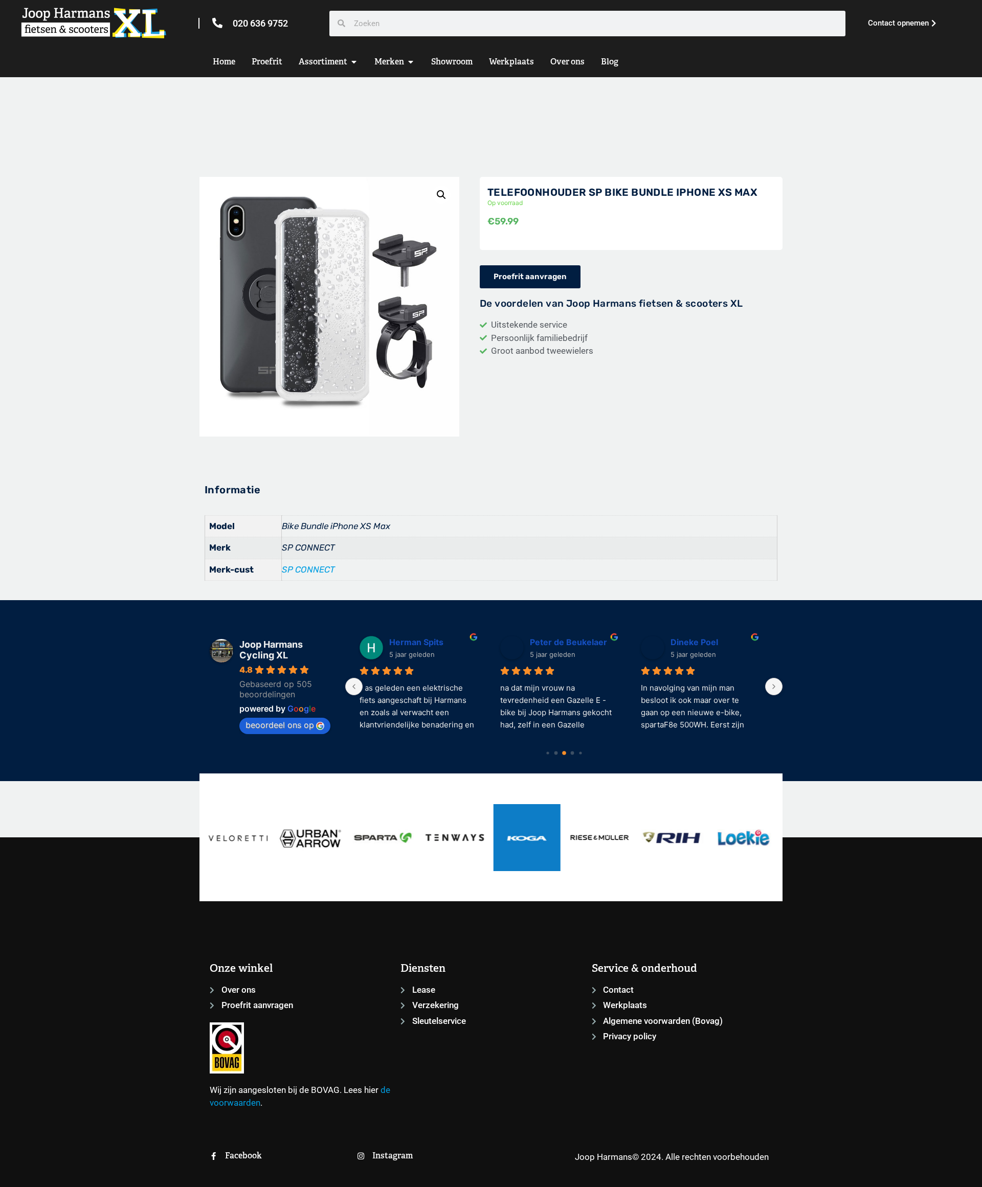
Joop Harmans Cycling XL (271, 649)
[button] (441, 195)
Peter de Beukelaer (434, 642)
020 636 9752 (260, 23)
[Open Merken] (411, 62)
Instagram (392, 1155)
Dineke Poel (560, 642)
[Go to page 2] (564, 753)
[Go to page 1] (555, 753)
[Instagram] (361, 1156)
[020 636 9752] (217, 23)
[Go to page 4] (580, 752)
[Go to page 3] (572, 753)
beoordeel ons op (280, 725)
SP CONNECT (308, 569)
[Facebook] (213, 1156)
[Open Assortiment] (354, 62)
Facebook (243, 1155)
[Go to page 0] (547, 752)
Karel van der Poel (713, 642)
